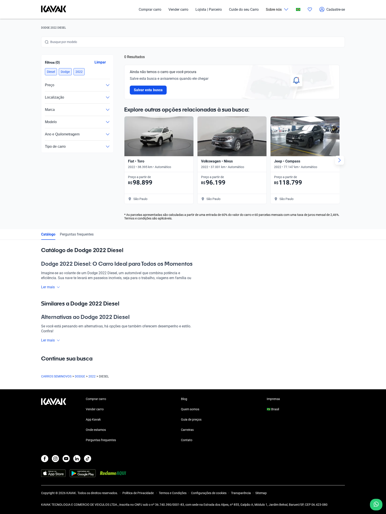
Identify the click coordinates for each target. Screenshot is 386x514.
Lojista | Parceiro (208, 9)
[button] (51, 71)
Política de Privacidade (138, 493)
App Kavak (93, 419)
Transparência (241, 493)
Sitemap (261, 493)
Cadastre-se (335, 9)
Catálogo (48, 234)
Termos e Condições (173, 493)
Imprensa (273, 399)
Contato (186, 440)
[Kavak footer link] (53, 419)
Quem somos (190, 409)
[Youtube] (66, 458)
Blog (184, 399)
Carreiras (187, 430)
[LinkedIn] (76, 458)
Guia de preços (191, 419)
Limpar (100, 62)
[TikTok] (87, 458)
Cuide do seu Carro (244, 9)
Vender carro (178, 9)
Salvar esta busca (148, 90)
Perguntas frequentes (77, 234)
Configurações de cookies (209, 493)
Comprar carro (150, 9)
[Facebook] (44, 458)
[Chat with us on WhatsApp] (376, 504)
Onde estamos (96, 430)
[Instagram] (55, 458)
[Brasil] (298, 9)
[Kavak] (53, 9)
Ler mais (48, 287)
